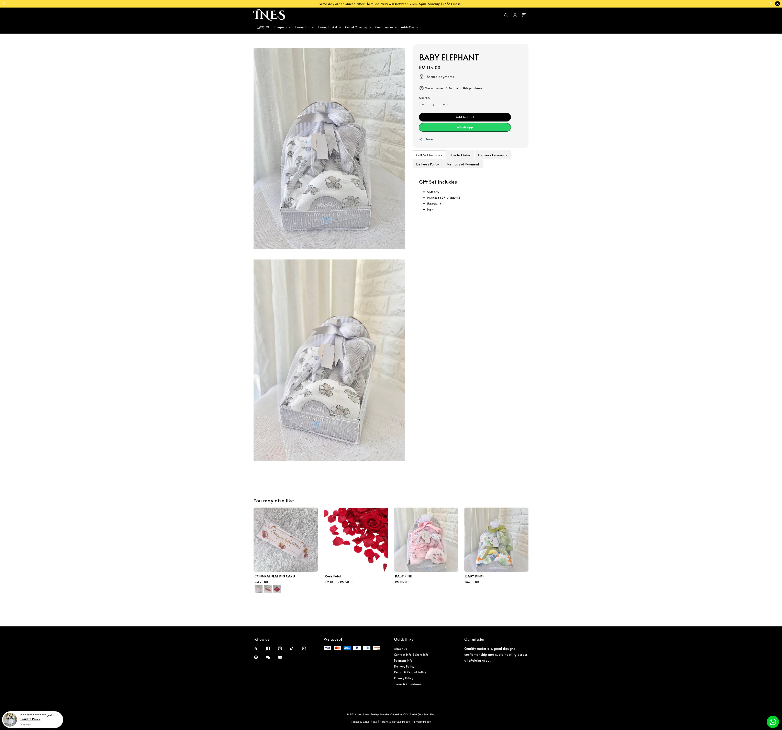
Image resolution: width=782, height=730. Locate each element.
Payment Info (403, 660)
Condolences (384, 27)
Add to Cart (465, 117)
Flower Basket (327, 27)
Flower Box (302, 27)
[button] (506, 15)
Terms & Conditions (407, 684)
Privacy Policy (403, 678)
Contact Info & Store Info (411, 655)
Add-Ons (407, 27)
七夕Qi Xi (262, 27)
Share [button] (429, 139)
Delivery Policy (404, 666)
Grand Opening (356, 27)
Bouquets (280, 27)
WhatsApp (465, 127)
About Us (400, 649)
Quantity (424, 98)
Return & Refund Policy (410, 672)
